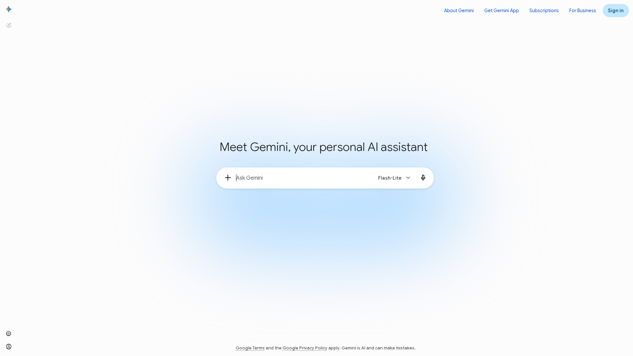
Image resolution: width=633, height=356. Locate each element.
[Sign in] (8, 346)
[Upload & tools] (228, 178)
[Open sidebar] (9, 9)
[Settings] (9, 334)
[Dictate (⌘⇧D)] (423, 178)
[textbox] (301, 178)
